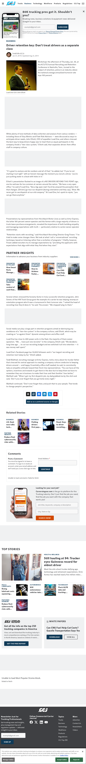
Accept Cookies (62, 759)
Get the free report (16, 644)
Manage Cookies (8, 759)
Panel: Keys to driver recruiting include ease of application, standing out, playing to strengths (61, 424)
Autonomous (35, 585)
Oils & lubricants (6, 585)
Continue (45, 469)
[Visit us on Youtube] (46, 722)
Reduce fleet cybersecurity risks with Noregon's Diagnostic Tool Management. (10, 439)
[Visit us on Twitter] (36, 722)
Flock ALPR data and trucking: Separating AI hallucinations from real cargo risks (64, 590)
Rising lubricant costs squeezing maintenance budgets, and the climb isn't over (8, 591)
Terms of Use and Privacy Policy (54, 31)
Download (54, 637)
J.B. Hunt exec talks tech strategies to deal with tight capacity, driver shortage (10, 424)
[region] (43, 756)
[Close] (82, 751)
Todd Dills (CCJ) (18, 53)
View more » (75, 257)
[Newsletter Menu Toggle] (83, 3)
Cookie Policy (64, 755)
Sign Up (7, 742)
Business (10, 41)
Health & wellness (51, 554)
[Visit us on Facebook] (31, 722)
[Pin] (55, 394)
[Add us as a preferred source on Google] (33, 394)
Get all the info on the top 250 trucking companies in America (20, 627)
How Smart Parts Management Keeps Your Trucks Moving (11, 270)
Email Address (44, 458)
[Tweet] (50, 394)
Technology (63, 585)
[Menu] (3, 3)
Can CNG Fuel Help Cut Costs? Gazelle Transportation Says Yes (61, 273)
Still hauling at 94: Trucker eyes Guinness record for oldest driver (62, 562)
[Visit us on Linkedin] (41, 722)
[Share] (39, 394)
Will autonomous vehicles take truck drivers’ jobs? (35, 590)
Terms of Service (53, 33)
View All (71, 637)
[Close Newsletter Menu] (83, 11)
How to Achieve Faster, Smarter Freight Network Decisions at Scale (35, 271)
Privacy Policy (42, 33)
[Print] (28, 394)
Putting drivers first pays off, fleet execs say (35, 424)
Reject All (76, 759)
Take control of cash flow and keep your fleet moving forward (10, 287)
